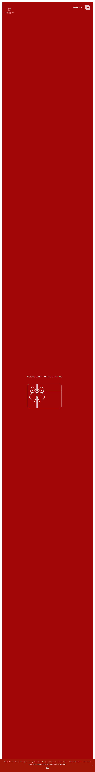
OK (47, 768)
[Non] (92, 766)
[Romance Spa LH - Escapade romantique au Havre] (9, 11)
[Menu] (87, 7)
